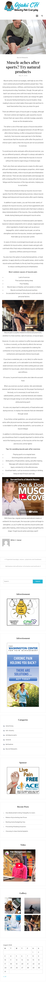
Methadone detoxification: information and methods (22, 566)
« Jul (4, 976)
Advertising (9, 726)
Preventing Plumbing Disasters (16, 827)
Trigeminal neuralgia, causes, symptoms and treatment (23, 559)
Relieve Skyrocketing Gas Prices (16, 817)
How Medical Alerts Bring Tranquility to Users (20, 813)
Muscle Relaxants (22, 58)
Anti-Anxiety (10, 731)
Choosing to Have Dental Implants (17, 831)
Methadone (9, 744)
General (8, 740)
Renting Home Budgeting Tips (15, 822)
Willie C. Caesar (16, 540)
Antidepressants (11, 735)
